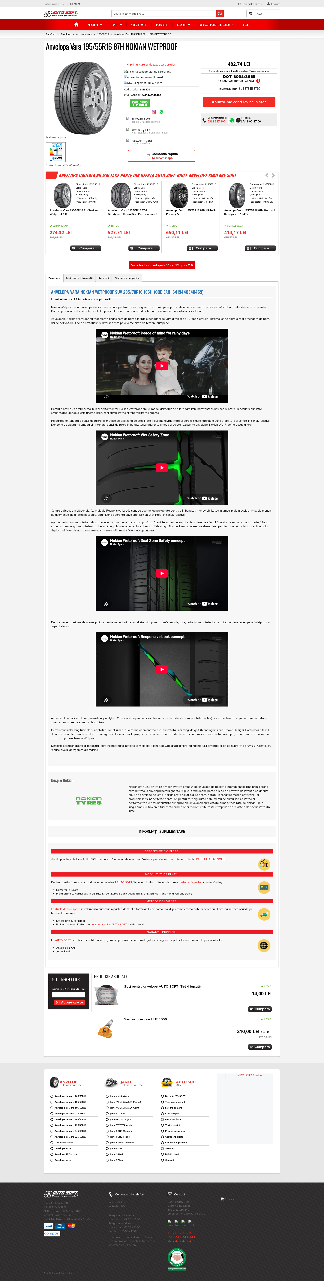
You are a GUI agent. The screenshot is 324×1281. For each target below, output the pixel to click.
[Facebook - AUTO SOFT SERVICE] (171, 1231)
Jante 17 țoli (116, 1160)
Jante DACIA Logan (120, 1119)
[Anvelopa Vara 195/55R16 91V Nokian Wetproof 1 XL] (75, 196)
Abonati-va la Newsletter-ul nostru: (68, 989)
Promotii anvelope (175, 1131)
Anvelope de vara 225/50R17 (70, 1136)
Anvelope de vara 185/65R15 (70, 1107)
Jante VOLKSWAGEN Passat (125, 1101)
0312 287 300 (216, 121)
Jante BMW (116, 1148)
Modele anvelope (64, 1142)
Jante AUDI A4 (117, 1113)
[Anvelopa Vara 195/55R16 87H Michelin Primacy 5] (192, 196)
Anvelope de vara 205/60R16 (70, 1119)
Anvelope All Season (66, 1154)
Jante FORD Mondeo (121, 1131)
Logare (275, 4)
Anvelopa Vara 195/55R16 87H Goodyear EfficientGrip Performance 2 (132, 212)
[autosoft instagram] (154, 112)
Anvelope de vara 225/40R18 (70, 1125)
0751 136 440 (117, 1201)
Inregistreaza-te (253, 4)
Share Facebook (146, 112)
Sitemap (169, 1148)
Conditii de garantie (176, 1142)
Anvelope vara (63, 1148)
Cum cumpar (172, 1113)
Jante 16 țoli (116, 1154)
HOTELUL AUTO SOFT (210, 859)
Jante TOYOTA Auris (121, 1125)
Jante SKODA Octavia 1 (123, 1142)
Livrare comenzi (174, 1107)
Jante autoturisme (119, 1096)
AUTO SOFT (61, 15)
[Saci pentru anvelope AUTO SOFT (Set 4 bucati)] (106, 995)
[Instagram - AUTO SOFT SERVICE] (185, 1231)
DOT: (227, 76)
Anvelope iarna (63, 1160)
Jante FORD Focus (120, 1136)
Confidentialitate (174, 1136)
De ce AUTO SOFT (175, 1096)
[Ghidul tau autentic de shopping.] (52, 1233)
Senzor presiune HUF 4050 (145, 1019)
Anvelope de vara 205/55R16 (70, 1096)
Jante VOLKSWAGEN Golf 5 (125, 1107)
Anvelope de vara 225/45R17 (70, 1113)
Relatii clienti (172, 1154)
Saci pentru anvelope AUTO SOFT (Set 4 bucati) (162, 986)
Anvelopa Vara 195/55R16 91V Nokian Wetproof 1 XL (74, 212)
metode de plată (190, 882)
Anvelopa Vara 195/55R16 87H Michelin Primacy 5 (191, 212)
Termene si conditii (175, 1101)
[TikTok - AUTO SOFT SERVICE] (178, 1231)
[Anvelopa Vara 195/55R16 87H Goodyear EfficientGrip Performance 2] (133, 196)
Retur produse (173, 1119)
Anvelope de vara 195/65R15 (70, 1101)
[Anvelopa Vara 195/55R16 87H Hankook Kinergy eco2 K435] (250, 196)
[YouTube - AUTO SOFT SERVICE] (191, 1231)
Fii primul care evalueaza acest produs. (151, 64)
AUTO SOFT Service (249, 1075)
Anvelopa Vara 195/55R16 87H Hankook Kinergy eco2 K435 (250, 212)
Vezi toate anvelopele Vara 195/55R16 (162, 265)
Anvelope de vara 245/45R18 (70, 1131)
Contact (75, 4)
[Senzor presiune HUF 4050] (106, 1028)
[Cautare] (220, 13)
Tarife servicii (172, 1125)
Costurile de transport (65, 909)
